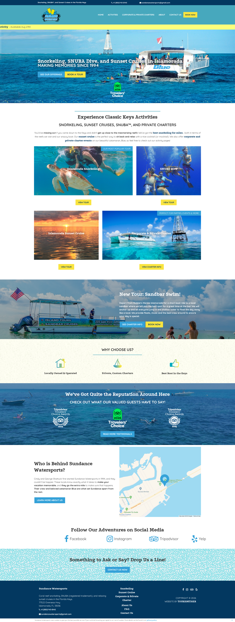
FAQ (126, 609)
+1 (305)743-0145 (120, 3)
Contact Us (175, 14)
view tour (83, 202)
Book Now (154, 324)
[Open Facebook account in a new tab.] (183, 2)
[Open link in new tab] (160, 482)
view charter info (151, 267)
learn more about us (50, 500)
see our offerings (51, 74)
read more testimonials (119, 434)
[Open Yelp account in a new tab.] (196, 2)
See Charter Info (132, 324)
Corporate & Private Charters (138, 14)
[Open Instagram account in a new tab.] (187, 2)
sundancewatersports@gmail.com (155, 3)
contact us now (117, 569)
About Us (127, 605)
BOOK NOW (190, 15)
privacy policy (152, 620)
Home (101, 14)
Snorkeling (126, 588)
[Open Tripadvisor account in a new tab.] (191, 2)
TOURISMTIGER (187, 601)
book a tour (75, 74)
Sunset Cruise (127, 592)
